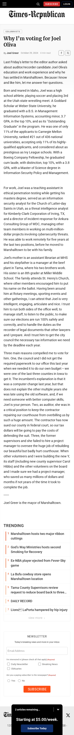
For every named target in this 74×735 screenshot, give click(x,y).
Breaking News (50, 664)
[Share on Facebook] (61, 53)
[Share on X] (67, 53)
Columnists (13, 31)
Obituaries (16, 668)
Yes (12, 680)
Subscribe (51, 4)
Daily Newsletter (19, 664)
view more (35, 618)
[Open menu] (4, 4)
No (23, 680)
